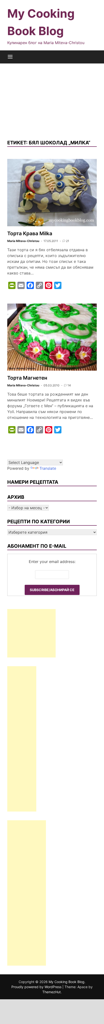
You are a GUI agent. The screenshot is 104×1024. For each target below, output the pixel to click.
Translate (47, 468)
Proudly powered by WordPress (36, 987)
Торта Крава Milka (29, 233)
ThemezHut (51, 992)
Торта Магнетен (27, 378)
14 (69, 385)
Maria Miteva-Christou (23, 241)
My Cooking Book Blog (66, 982)
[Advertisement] (52, 97)
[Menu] (10, 56)
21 (67, 241)
